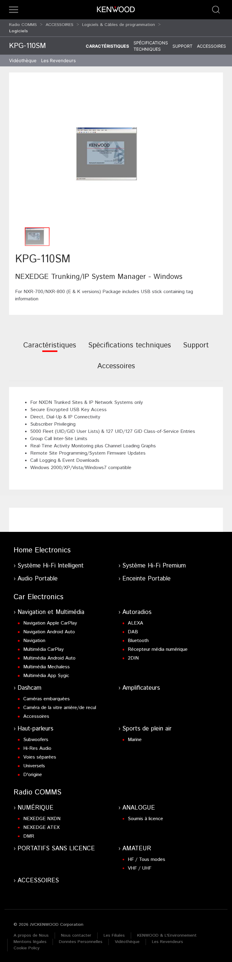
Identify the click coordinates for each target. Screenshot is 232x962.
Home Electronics (42, 550)
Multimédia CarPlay (43, 649)
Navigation (34, 640)
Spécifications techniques (151, 46)
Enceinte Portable (146, 578)
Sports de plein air (147, 728)
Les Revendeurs (58, 60)
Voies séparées (39, 757)
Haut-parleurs (35, 728)
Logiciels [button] (18, 31)
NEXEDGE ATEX (41, 827)
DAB (133, 631)
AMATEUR (136, 848)
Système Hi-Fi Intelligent (51, 565)
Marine (135, 739)
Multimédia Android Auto (49, 658)
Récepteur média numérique (158, 649)
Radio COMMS (23, 25)
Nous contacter (76, 935)
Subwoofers (35, 739)
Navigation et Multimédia (51, 612)
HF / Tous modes (146, 859)
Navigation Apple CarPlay (50, 623)
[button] (13, 9)
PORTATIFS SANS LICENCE (56, 848)
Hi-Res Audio (37, 748)
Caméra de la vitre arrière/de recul (59, 707)
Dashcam (29, 688)
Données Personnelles (80, 942)
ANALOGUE (138, 808)
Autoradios (136, 612)
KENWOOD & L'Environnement (167, 935)
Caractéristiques (107, 46)
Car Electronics (38, 597)
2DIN (133, 658)
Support (182, 46)
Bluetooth (138, 640)
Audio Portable (38, 578)
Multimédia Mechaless (46, 666)
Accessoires (211, 46)
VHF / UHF (139, 868)
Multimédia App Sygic (46, 675)
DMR (28, 836)
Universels (34, 765)
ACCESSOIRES (59, 25)
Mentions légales (30, 942)
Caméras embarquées (46, 698)
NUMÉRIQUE (35, 808)
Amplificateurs (141, 688)
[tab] (49, 349)
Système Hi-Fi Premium (154, 565)
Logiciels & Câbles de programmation (118, 25)
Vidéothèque (23, 60)
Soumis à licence (145, 818)
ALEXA (135, 623)
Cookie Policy (27, 948)
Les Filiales (114, 935)
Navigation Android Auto (49, 631)
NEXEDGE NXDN (41, 818)
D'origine (32, 774)
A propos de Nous (31, 935)
